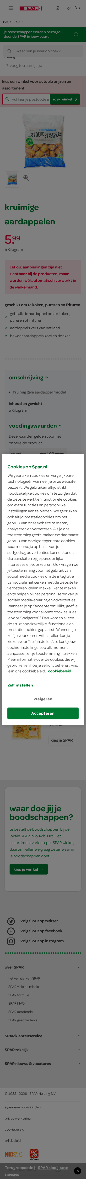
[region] (43, 589)
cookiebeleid (59, 671)
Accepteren (43, 713)
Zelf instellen (20, 685)
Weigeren (43, 699)
